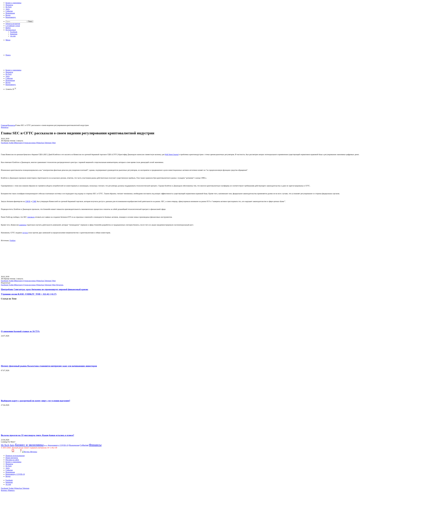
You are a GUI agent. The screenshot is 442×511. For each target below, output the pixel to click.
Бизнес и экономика (13, 3)
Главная (4, 125)
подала (25, 233)
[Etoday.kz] (18, 51)
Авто (8, 9)
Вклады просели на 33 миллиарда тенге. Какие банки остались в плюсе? (37, 435)
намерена (22, 225)
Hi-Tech (9, 7)
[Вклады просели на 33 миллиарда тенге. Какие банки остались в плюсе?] (23, 431)
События (9, 11)
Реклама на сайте (12, 460)
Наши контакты (12, 458)
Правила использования (15, 456)
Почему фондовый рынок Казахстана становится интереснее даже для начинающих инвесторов (49, 366)
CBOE (27, 201)
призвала (31, 217)
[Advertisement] (70, 108)
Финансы (9, 5)
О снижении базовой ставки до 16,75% (20, 331)
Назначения (10, 13)
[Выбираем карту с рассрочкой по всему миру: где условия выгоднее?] (23, 396)
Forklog (12, 240)
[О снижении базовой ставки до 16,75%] (23, 327)
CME (34, 201)
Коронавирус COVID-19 (58, 445)
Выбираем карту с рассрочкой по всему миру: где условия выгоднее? (35, 400)
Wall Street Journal (172, 154)
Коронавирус (11, 17)
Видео (8, 15)
